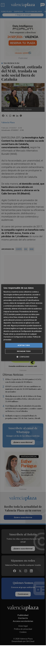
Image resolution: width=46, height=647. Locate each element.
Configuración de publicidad (31, 331)
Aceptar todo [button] (24, 345)
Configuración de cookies (23, 337)
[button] (23, 356)
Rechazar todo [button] (23, 351)
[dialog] (23, 322)
